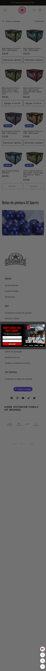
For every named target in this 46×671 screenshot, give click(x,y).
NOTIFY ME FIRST (12, 344)
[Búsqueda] (42, 654)
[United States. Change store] (42, 649)
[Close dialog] (43, 326)
